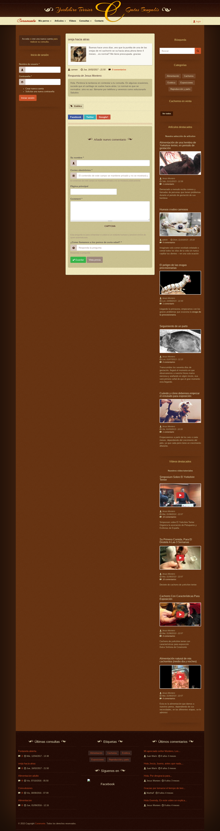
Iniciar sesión (27, 98)
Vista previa (95, 259)
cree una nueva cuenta (42, 39)
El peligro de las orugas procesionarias (173, 266)
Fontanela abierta (27, 751)
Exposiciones (186, 82)
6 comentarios (169, 636)
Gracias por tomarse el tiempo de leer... (164, 788)
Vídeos (72, 21)
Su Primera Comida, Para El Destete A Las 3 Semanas (176, 541)
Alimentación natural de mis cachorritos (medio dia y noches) (178, 660)
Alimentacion (25, 800)
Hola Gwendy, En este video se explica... (165, 800)
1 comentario (168, 184)
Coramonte (26, 20)
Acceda (25, 39)
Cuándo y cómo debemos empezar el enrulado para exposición (180, 395)
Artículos (59, 21)
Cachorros (189, 76)
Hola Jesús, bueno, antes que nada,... (163, 763)
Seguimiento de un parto (174, 326)
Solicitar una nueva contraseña (39, 91)
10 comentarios (169, 517)
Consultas (84, 21)
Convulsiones (25, 788)
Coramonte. (40, 823)
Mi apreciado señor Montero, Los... (162, 751)
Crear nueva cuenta (34, 89)
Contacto (99, 21)
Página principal (79, 186)
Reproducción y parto (180, 89)
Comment (76, 198)
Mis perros (44, 21)
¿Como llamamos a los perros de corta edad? (96, 242)
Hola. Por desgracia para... (158, 775)
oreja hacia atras (27, 763)
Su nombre (77, 157)
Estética (78, 106)
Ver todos (166, 114)
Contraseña (25, 76)
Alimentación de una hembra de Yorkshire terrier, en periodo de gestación (178, 145)
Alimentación (173, 76)
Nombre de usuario (29, 64)
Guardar (79, 259)
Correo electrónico (81, 170)
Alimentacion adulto (28, 775)
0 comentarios (119, 69)
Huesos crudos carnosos (174, 209)
